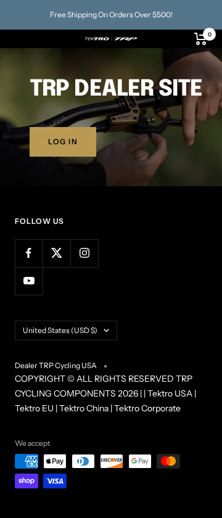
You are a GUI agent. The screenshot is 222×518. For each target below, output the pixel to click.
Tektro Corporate (147, 408)
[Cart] (200, 39)
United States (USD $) (60, 330)
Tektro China (84, 408)
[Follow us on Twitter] (56, 253)
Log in (63, 141)
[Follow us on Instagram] (84, 253)
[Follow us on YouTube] (29, 281)
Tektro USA (169, 393)
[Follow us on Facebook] (29, 253)
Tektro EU (34, 408)
